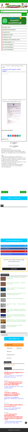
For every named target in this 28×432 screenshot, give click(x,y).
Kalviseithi (18, 430)
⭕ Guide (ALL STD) (6, 37)
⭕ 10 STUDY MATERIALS (7, 44)
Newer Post (4, 192)
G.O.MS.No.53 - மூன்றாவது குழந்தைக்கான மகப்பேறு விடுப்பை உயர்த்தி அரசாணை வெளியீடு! (12, 394)
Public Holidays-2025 (13, 338)
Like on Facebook (5, 248)
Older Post (23, 192)
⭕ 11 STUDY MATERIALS (7, 47)
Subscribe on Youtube (6, 251)
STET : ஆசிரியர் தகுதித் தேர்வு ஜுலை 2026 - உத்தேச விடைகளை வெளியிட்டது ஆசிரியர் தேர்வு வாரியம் (16, 310)
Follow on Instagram (6, 254)
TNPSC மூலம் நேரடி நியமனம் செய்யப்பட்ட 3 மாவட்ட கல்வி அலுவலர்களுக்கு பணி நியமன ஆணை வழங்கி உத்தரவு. (13, 383)
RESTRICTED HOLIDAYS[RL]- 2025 (14, 240)
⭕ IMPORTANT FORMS (7, 34)
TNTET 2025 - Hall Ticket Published (15, 298)
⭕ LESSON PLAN (6, 32)
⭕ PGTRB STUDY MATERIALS (9, 29)
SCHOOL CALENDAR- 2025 (13, 198)
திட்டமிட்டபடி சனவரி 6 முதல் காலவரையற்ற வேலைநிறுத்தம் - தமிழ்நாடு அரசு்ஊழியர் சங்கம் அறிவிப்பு (16, 316)
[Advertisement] (14, 59)
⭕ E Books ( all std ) (6, 27)
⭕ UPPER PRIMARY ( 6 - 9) (8, 42)
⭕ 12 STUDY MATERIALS (7, 49)
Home (3, 65)
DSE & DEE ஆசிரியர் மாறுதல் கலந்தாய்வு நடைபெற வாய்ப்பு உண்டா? (13, 405)
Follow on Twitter (5, 245)
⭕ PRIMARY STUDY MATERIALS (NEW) (11, 39)
